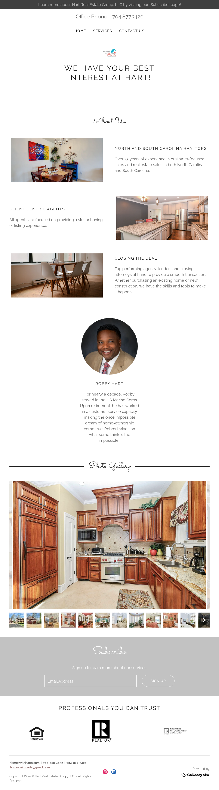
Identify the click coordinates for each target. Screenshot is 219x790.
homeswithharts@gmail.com (30, 767)
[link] (109, 53)
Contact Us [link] (132, 31)
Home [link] (80, 31)
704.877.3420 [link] (128, 16)
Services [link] (102, 31)
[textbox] (90, 681)
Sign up (158, 681)
